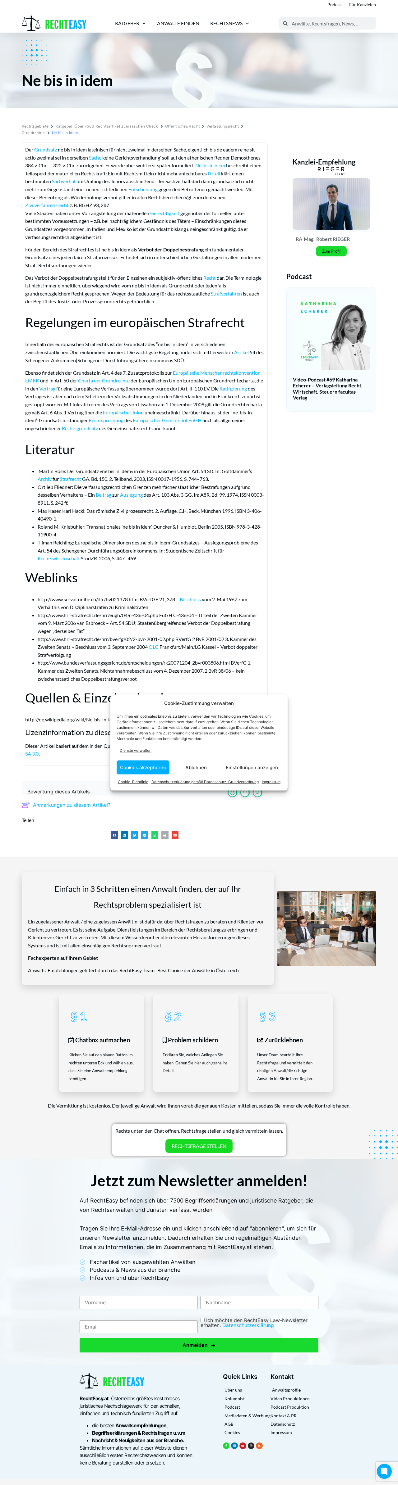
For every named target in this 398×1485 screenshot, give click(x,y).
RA (299, 239)
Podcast (335, 4)
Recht (209, 278)
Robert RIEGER (333, 239)
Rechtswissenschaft (59, 558)
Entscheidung (143, 189)
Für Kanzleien (362, 4)
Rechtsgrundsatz (80, 428)
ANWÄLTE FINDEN (178, 23)
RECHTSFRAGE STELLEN (199, 1146)
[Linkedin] (234, 1445)
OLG (154, 647)
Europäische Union (123, 412)
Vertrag (47, 388)
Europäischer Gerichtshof (160, 420)
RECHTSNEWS (226, 23)
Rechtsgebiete (35, 126)
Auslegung (131, 495)
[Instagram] (251, 1445)
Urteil (214, 173)
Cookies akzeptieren (143, 767)
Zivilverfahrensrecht (47, 205)
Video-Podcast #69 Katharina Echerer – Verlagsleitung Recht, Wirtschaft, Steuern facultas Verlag (328, 388)
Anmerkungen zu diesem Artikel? (71, 805)
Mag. (309, 239)
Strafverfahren (226, 293)
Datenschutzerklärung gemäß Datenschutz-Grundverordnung (205, 781)
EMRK (32, 380)
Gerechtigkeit (164, 213)
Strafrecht (70, 479)
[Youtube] (242, 1445)
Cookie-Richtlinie (133, 781)
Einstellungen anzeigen (252, 767)
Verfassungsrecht (222, 126)
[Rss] (259, 1445)
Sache (95, 157)
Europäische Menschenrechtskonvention (217, 373)
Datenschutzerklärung (248, 1325)
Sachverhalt (64, 181)
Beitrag (103, 495)
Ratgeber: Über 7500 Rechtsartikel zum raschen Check (106, 126)
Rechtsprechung (106, 420)
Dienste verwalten (135, 750)
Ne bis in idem (210, 165)
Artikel (241, 352)
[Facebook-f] (226, 1445)
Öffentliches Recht (182, 126)
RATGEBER (127, 23)
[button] (114, 835)
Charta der (90, 380)
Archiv (45, 479)
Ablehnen (196, 767)
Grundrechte (33, 132)
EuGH (194, 420)
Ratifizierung (233, 388)
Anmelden (199, 1345)
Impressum (271, 781)
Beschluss (190, 599)
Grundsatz (45, 149)
